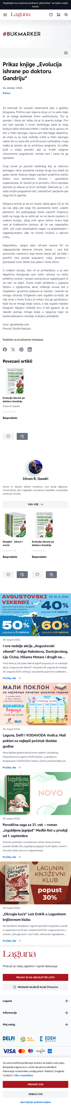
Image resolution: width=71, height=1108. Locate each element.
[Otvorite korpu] (59, 15)
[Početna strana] (21, 14)
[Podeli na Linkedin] (30, 349)
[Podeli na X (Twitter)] (13, 349)
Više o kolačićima (23, 1075)
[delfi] (9, 1039)
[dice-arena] (27, 1039)
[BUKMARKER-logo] (22, 34)
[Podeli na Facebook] (5, 349)
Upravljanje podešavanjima (35, 1102)
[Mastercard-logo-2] (21, 1051)
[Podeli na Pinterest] (21, 349)
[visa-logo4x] (9, 1051)
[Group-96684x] (47, 1039)
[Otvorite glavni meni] (5, 14)
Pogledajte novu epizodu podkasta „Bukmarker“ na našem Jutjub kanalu (35, 5)
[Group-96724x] (40, 1051)
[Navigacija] (35, 53)
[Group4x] (30, 1051)
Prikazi (6, 93)
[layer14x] (50, 1051)
